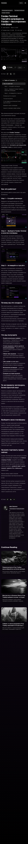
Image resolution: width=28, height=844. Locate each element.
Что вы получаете (8, 98)
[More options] (24, 67)
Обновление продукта (7, 10)
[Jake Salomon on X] (9, 510)
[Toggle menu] (25, 3)
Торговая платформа (19, 10)
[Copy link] (14, 74)
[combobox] (20, 67)
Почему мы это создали (9, 96)
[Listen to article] (4, 67)
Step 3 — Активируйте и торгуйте (13, 93)
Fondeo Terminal (5, 12)
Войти (21, 3)
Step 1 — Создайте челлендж (12, 86)
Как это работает (8, 83)
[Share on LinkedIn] (10, 74)
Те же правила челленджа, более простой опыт (12, 102)
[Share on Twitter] (7, 74)
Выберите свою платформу (10, 105)
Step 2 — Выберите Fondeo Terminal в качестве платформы (14, 89)
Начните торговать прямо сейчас (11, 108)
